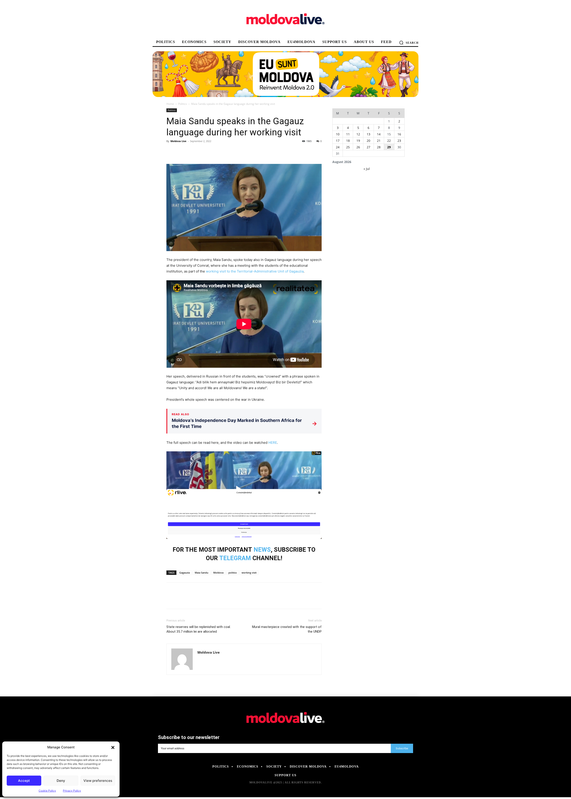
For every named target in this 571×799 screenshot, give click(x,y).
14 (379, 134)
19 (358, 140)
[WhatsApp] (201, 151)
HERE (272, 442)
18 (348, 140)
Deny (61, 780)
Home (170, 104)
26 (358, 147)
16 (399, 134)
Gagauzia (184, 572)
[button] (113, 747)
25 (348, 147)
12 (358, 134)
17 (337, 140)
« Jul (367, 169)
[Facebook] (170, 151)
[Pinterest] (191, 151)
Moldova (218, 572)
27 (368, 147)
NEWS (262, 549)
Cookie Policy (47, 790)
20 (368, 140)
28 (379, 147)
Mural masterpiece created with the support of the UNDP (287, 629)
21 (379, 140)
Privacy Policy (72, 790)
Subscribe (402, 748)
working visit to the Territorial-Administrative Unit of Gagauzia (255, 271)
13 (368, 134)
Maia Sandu (201, 572)
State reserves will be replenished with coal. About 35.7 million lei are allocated (198, 629)
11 (348, 134)
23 (399, 140)
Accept (24, 780)
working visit (249, 572)
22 (389, 140)
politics (232, 572)
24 (337, 147)
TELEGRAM (235, 558)
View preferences (97, 780)
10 (337, 134)
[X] (181, 151)
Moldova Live (178, 141)
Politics (182, 104)
